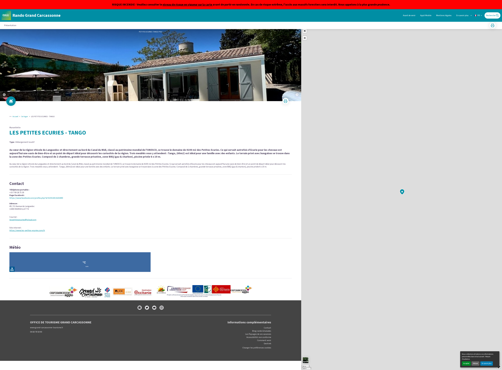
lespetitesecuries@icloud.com (22, 219)
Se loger (24, 116)
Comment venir (264, 340)
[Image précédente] (4, 65)
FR (478, 15)
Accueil (15, 116)
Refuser (475, 363)
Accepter (466, 363)
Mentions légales (444, 15)
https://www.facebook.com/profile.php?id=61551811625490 (36, 198)
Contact (267, 327)
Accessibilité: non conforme (258, 337)
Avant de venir (409, 15)
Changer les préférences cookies (256, 347)
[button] (305, 31)
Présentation (10, 25)
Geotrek (267, 343)
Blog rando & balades (261, 331)
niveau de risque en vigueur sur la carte (188, 4)
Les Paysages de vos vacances (258, 334)
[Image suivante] (297, 65)
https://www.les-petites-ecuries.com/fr (27, 230)
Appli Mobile (425, 15)
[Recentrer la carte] (305, 38)
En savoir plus (486, 363)
